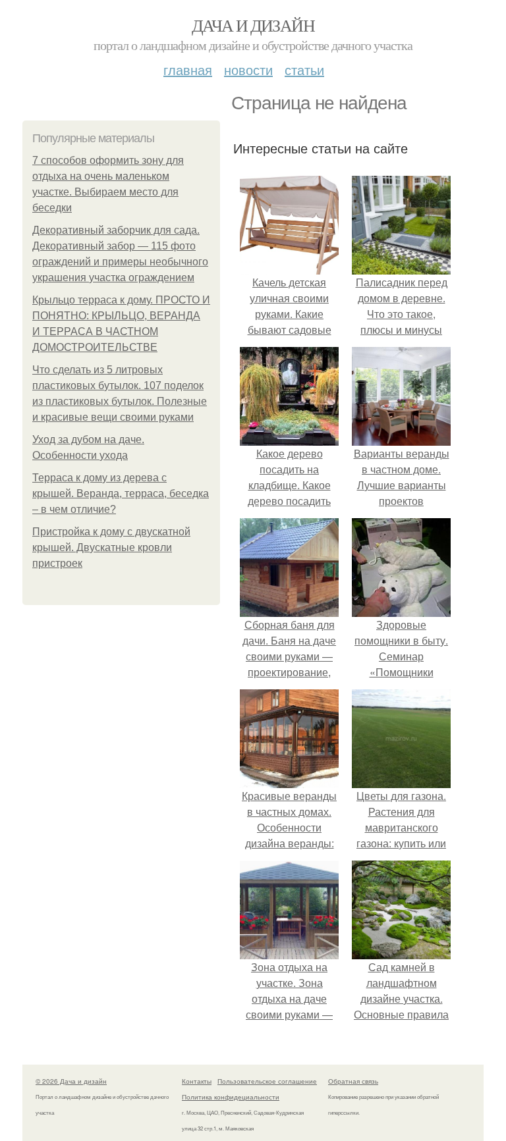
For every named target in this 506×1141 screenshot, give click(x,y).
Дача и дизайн (253, 25)
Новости (248, 69)
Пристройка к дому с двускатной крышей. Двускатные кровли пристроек (111, 547)
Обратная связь (353, 1081)
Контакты (196, 1081)
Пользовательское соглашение (267, 1081)
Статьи (304, 69)
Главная (187, 69)
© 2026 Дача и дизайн (71, 1081)
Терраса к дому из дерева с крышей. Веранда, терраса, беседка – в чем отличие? (120, 493)
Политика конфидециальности (230, 1096)
